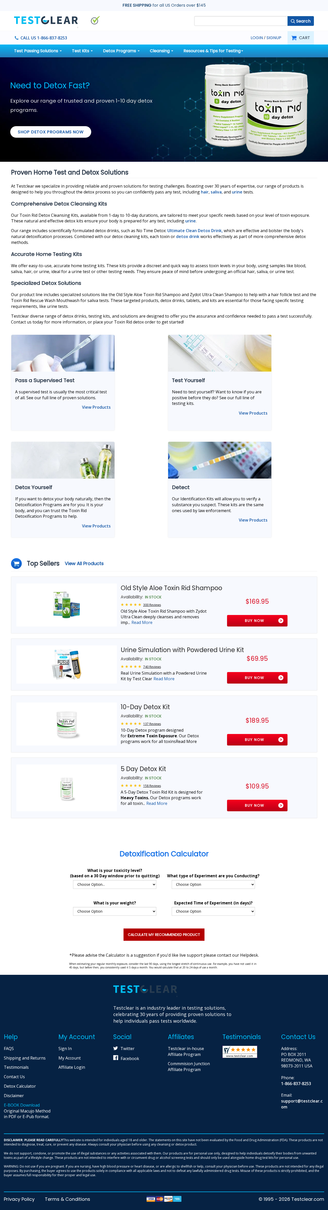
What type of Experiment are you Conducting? (213, 875)
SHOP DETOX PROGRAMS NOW (51, 132)
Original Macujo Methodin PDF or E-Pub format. (27, 1111)
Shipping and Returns (25, 1058)
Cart (304, 38)
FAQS (9, 1048)
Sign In (65, 1048)
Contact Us (14, 1076)
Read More (141, 622)
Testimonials (16, 1067)
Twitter (127, 1048)
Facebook (130, 1058)
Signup (273, 38)
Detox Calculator (20, 1086)
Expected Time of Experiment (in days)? (213, 902)
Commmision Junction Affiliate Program (189, 1066)
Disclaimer (14, 1095)
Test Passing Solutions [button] (36, 51)
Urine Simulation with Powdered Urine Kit (182, 650)
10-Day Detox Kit (145, 707)
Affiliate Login (71, 1067)
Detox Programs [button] (120, 51)
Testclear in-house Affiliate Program (186, 1051)
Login (257, 38)
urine (190, 221)
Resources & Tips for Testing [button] (212, 51)
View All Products (84, 563)
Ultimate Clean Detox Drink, (195, 230)
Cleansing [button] (160, 51)
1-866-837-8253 (296, 1083)
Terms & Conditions (67, 1199)
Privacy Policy (19, 1199)
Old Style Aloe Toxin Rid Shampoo (171, 588)
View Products (96, 407)
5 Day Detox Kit (143, 769)
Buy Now (254, 620)
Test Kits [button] (81, 51)
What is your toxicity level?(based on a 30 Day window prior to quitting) (115, 873)
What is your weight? (115, 902)
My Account (69, 1058)
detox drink (187, 236)
